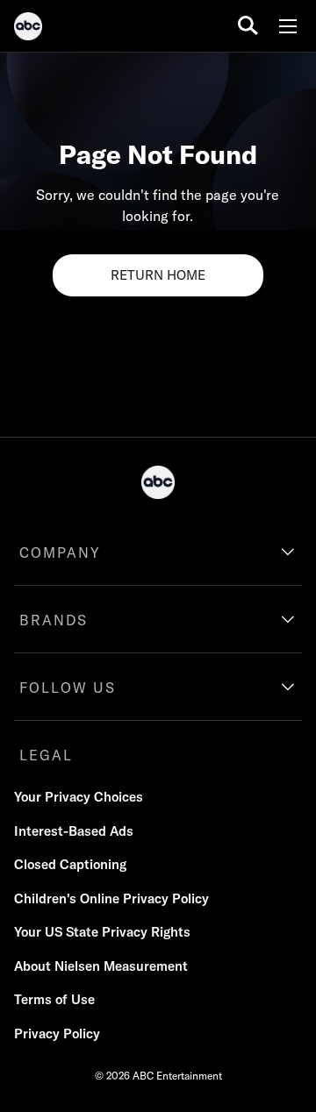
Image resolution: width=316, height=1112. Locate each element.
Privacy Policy (57, 1033)
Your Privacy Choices (78, 796)
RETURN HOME (158, 275)
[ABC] (28, 29)
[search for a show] (248, 25)
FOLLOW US (67, 687)
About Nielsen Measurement (101, 966)
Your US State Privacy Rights (102, 931)
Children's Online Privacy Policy (111, 898)
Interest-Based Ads (73, 831)
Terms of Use (54, 999)
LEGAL (46, 755)
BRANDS (53, 620)
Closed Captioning (70, 864)
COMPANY (60, 552)
